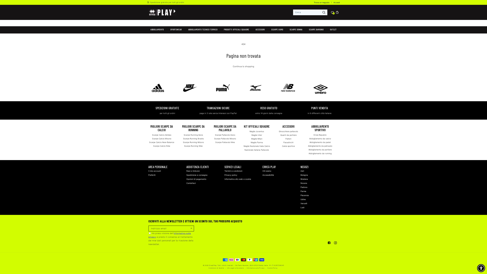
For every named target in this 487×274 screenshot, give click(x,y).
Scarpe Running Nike (193, 146)
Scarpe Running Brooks (193, 139)
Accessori (260, 29)
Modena (304, 179)
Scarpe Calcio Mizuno (161, 139)
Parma (303, 191)
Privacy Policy (230, 175)
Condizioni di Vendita (216, 268)
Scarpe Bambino (316, 29)
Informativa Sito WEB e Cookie (237, 179)
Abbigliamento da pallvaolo (320, 146)
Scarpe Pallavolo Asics (225, 135)
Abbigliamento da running (320, 153)
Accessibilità (268, 175)
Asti (302, 171)
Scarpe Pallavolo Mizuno (225, 139)
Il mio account (154, 171)
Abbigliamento (157, 29)
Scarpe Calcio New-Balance (161, 142)
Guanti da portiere (288, 135)
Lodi (302, 207)
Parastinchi (288, 142)
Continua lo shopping (243, 66)
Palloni (288, 139)
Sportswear (176, 29)
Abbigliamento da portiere (320, 150)
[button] (481, 268)
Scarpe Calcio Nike (161, 146)
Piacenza (305, 195)
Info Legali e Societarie (235, 268)
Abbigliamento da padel (320, 142)
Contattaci (191, 183)
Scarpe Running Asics (193, 135)
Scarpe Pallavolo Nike (225, 142)
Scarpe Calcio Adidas (161, 135)
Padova (304, 187)
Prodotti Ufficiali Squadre (236, 29)
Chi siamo (267, 171)
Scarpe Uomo (277, 29)
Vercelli (304, 203)
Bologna (304, 175)
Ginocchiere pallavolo (288, 131)
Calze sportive (288, 146)
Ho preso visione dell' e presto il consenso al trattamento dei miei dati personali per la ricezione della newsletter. (170, 238)
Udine (303, 199)
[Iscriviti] (191, 229)
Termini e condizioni (233, 171)
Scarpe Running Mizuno (193, 142)
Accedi (337, 2)
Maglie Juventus (257, 131)
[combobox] (310, 12)
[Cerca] (323, 12)
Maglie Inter (256, 135)
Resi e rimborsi (193, 171)
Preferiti (151, 175)
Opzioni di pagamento (196, 179)
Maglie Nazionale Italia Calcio (257, 146)
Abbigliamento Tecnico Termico (202, 29)
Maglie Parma (257, 142)
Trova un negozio (321, 2)
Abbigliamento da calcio (320, 139)
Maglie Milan (256, 139)
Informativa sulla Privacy (255, 268)
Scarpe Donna (296, 29)
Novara (304, 183)
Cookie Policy (272, 268)
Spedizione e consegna (196, 175)
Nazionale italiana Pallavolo (257, 150)
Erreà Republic (320, 135)
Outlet (333, 29)
